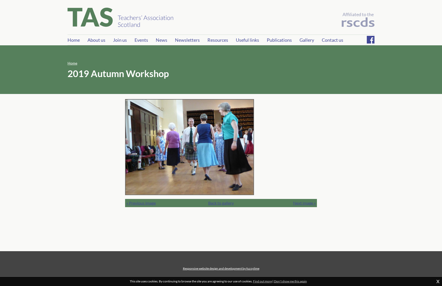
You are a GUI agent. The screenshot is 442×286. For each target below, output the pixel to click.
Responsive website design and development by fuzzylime (221, 268)
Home (72, 63)
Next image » (304, 202)
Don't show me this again (290, 281)
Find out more (262, 281)
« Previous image (141, 202)
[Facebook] (370, 40)
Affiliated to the (358, 14)
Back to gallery (221, 202)
